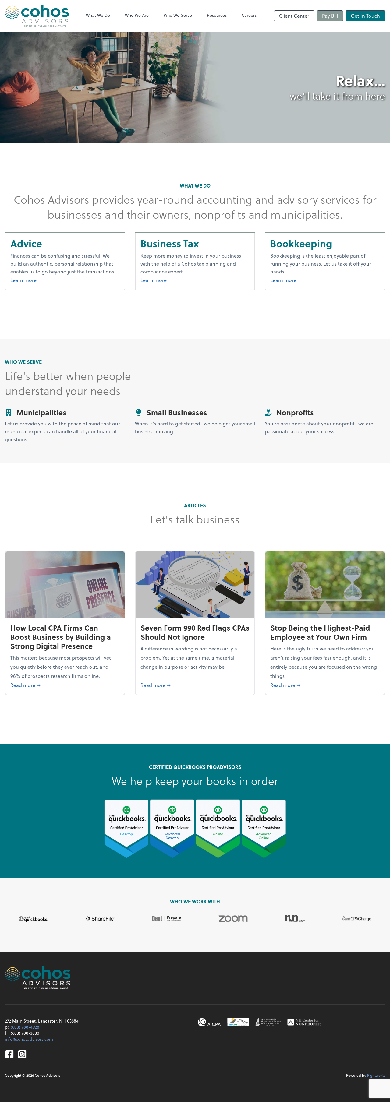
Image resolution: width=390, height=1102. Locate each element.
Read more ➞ (65, 684)
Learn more (38, 279)
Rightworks (376, 1075)
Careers (249, 15)
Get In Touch (365, 15)
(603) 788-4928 (25, 1027)
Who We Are (137, 15)
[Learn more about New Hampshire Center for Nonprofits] (304, 1022)
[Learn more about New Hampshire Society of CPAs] (238, 1022)
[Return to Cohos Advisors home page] (37, 16)
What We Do (98, 15)
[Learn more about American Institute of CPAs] (210, 1022)
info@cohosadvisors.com (29, 1039)
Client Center (294, 15)
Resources (217, 15)
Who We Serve (178, 15)
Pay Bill (330, 15)
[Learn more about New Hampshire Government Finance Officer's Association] (268, 1022)
